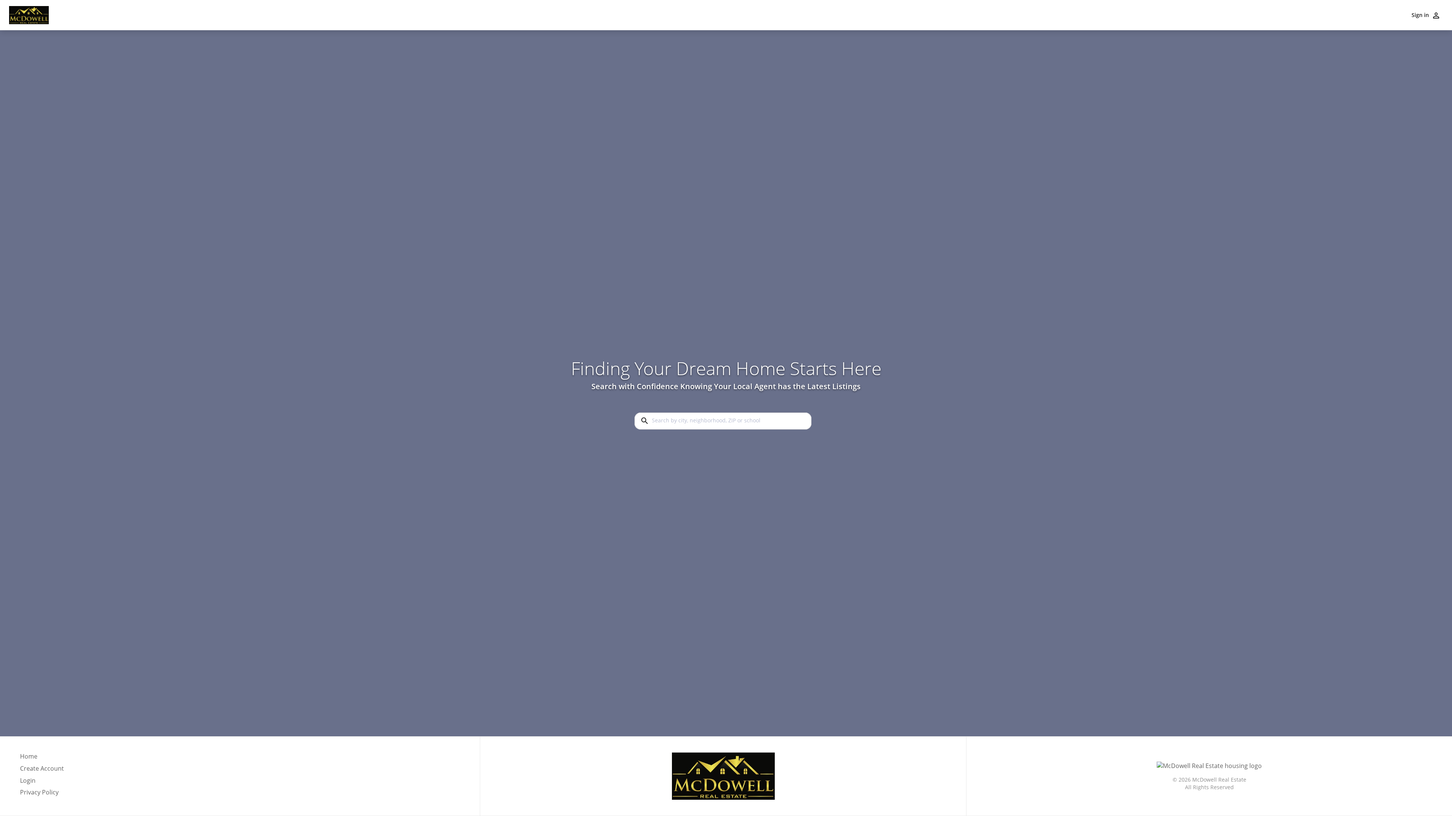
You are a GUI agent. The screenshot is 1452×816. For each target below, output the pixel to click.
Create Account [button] (42, 769)
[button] (42, 783)
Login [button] (28, 781)
